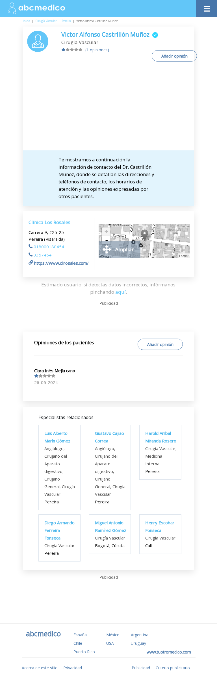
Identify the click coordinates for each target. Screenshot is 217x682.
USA (110, 643)
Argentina (139, 634)
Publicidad (141, 667)
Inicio (26, 21)
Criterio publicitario (173, 667)
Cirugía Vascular (46, 21)
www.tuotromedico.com (169, 652)
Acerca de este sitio (40, 667)
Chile (77, 643)
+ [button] (106, 231)
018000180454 (49, 246)
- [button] (106, 240)
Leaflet (183, 255)
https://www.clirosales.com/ (61, 263)
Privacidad (72, 667)
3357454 (42, 255)
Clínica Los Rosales (49, 222)
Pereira (66, 21)
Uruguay (138, 643)
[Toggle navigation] (206, 7)
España (80, 634)
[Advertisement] (108, 108)
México (113, 634)
